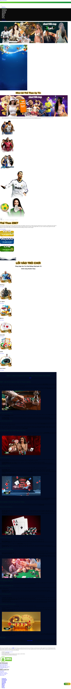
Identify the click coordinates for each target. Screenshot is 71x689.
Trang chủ (4, 8)
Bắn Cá (3, 15)
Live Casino (4, 10)
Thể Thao (4, 11)
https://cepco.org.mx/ (9, 651)
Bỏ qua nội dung (3, 0)
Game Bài (4, 12)
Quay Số (3, 13)
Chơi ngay (67, 683)
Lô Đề (3, 16)
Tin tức (3, 687)
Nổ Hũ (3, 14)
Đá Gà (3, 17)
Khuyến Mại (4, 9)
